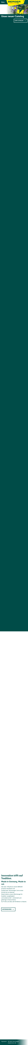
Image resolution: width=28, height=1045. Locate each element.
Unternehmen (6, 909)
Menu (3, 2)
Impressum (4, 1041)
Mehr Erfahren (18, 13)
